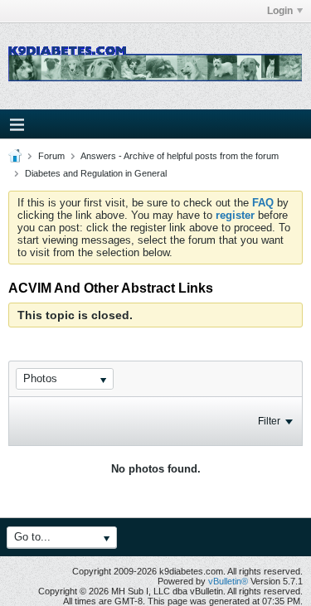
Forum (51, 156)
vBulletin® (228, 581)
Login (280, 11)
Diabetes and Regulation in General (96, 173)
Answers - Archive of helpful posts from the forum (179, 156)
